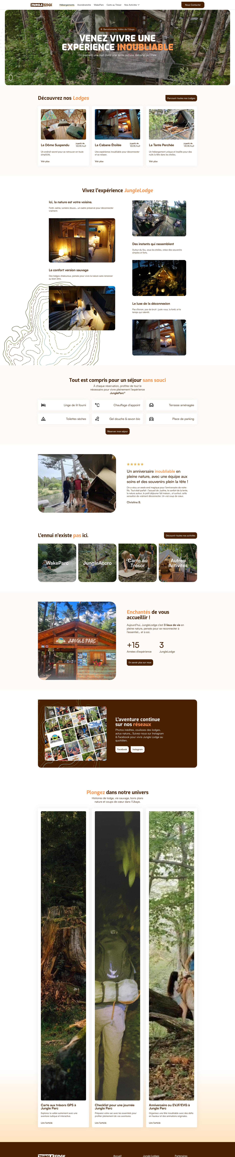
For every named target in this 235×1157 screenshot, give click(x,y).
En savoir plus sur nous (140, 662)
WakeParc (99, 4)
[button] (131, 4)
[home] (41, 5)
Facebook (122, 749)
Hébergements (66, 4)
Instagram (138, 749)
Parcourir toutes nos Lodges (181, 98)
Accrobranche (84, 4)
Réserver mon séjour (117, 431)
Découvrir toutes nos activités (180, 535)
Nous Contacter (193, 4)
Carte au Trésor (114, 4)
